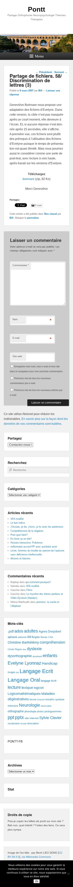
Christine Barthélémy (23, 642)
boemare (28, 179)
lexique (27, 688)
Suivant (60, 72)
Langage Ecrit (36, 671)
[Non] (68, 874)
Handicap (49, 663)
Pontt (36, 9)
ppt (11, 717)
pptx (19, 717)
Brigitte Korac (40, 637)
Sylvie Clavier (50, 717)
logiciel (39, 688)
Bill (40, 90)
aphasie (12, 637)
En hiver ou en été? (21, 538)
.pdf (11, 631)
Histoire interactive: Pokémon (26, 542)
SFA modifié (17, 518)
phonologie (30, 711)
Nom (15, 319)
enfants (50, 655)
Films (29, 590)
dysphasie (37, 656)
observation (46, 706)
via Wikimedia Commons (36, 856)
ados (18, 631)
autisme (22, 637)
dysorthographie (20, 656)
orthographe (16, 711)
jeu (17, 672)
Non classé (50, 213)
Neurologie (29, 705)
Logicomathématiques (24, 694)
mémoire (13, 705)
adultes (31, 631)
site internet (32, 718)
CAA (50, 637)
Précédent (44, 72)
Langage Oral (24, 680)
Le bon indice (17, 522)
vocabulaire (14, 723)
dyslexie (34, 648)
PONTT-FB (15, 741)
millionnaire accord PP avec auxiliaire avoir (33, 546)
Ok (36, 881)
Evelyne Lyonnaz (24, 663)
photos (40, 711)
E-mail (16, 338)
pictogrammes (53, 711)
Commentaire (21, 265)
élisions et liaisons (20, 558)
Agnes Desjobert (50, 631)
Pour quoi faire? (19, 534)
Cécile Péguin (15, 649)
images (12, 672)
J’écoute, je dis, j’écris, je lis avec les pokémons (36, 526)
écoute (23, 723)
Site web (17, 356)
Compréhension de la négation (26, 530)
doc (24, 649)
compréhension (52, 642)
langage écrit (48, 680)
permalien (33, 217)
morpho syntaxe (54, 699)
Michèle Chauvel (37, 699)
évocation (33, 723)
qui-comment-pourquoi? (38, 582)
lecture (14, 687)
